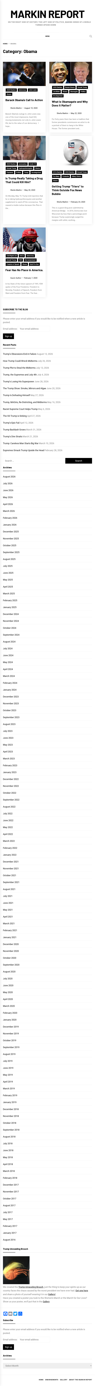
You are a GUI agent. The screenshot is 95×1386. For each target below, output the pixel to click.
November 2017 (11, 1191)
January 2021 (9, 937)
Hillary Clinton (76, 176)
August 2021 (9, 889)
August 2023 (9, 724)
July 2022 (7, 813)
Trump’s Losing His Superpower (18, 381)
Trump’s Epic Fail (11, 422)
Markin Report (47, 13)
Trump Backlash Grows (14, 429)
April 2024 (8, 669)
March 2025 (9, 593)
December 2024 (11, 614)
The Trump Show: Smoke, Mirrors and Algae (24, 388)
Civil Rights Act (12, 256)
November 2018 (11, 1116)
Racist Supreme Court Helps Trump (20, 409)
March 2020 (9, 1006)
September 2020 (11, 964)
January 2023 (9, 772)
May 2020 (8, 992)
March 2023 (9, 758)
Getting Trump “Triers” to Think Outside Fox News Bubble (68, 190)
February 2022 (10, 848)
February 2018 (10, 1178)
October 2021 (9, 875)
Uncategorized (58, 96)
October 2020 (9, 958)
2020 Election (11, 90)
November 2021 (11, 868)
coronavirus (23, 164)
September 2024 (11, 634)
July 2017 (7, 1212)
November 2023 (11, 703)
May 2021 (8, 909)
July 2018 (7, 1143)
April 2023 (8, 751)
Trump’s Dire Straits (12, 436)
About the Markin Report (80, 1380)
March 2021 (9, 923)
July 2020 (7, 978)
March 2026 (9, 511)
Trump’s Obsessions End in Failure (19, 354)
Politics (83, 91)
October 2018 (9, 1123)
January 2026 (9, 524)
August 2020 (9, 971)
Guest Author (15, 278)
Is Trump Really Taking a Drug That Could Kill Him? (24, 180)
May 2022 (8, 827)
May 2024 (8, 662)
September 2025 (11, 552)
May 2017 (8, 1219)
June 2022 (8, 820)
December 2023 (11, 696)
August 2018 (9, 1136)
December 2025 (11, 531)
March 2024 (9, 676)
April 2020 (8, 999)
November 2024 (11, 621)
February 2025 (10, 600)
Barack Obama (70, 87)
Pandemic (10, 172)
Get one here (81, 1290)
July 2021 (7, 896)
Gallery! (52, 1294)
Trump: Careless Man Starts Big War (20, 443)
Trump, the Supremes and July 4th (20, 374)
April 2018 (8, 1164)
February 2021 (10, 930)
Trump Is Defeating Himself (16, 395)
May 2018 (8, 1157)
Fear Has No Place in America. (24, 270)
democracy (22, 90)
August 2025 (9, 559)
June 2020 (8, 985)
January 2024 (9, 689)
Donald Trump (82, 87)
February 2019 (10, 1095)
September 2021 (11, 882)
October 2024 (9, 628)
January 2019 (9, 1102)
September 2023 (11, 717)
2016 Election (57, 172)
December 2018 (11, 1109)
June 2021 (8, 903)
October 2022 (9, 793)
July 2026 (7, 483)
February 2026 (10, 518)
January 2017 (9, 1233)
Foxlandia (65, 176)
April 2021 (8, 916)
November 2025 (11, 538)
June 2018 (8, 1150)
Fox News (56, 176)
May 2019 (8, 1074)
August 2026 (9, 476)
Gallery (46, 1301)
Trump (26, 172)
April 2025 (8, 586)
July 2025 (7, 566)
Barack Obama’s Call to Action (24, 100)
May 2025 (8, 579)
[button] (47, 36)
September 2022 (11, 799)
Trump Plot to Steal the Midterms (19, 367)
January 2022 (9, 854)
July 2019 (7, 1061)
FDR (20, 260)
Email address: (10, 328)
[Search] (91, 36)
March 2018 (9, 1171)
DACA (22, 256)
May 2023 (8, 744)
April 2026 (8, 504)
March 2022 (9, 841)
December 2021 (11, 861)
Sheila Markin (16, 108)
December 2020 (11, 944)
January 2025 (9, 607)
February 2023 (10, 765)
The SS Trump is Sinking (15, 416)
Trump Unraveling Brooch (30, 1287)
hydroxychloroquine (25, 168)
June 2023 (8, 738)
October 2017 (9, 1198)
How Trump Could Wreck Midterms (20, 361)
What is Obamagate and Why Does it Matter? (70, 103)
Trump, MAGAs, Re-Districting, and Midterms (25, 402)
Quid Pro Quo (34, 264)
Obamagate (74, 91)
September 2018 (11, 1129)
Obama (9, 94)
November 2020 (11, 951)
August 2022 (9, 806)
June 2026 (8, 490)
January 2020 (9, 1019)
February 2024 (10, 683)
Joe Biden (56, 91)
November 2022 (11, 786)
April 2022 (8, 834)
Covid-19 (33, 164)
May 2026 (8, 497)
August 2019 (9, 1054)
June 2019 (8, 1068)
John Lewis (33, 90)
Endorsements (51, 1380)
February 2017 (10, 1226)
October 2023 (9, 710)
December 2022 (11, 779)
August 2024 (9, 641)
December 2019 (11, 1026)
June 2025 (8, 573)
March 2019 (9, 1088)
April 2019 (8, 1081)
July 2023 (7, 731)
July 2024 (7, 648)
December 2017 (11, 1184)
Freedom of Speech (13, 264)
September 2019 (11, 1047)
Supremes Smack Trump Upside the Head (23, 450)
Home (41, 1380)
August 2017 (9, 1205)
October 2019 (9, 1040)
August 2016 (9, 1239)
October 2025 (9, 545)
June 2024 (8, 655)
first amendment (30, 260)
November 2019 (11, 1033)
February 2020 (10, 1013)
